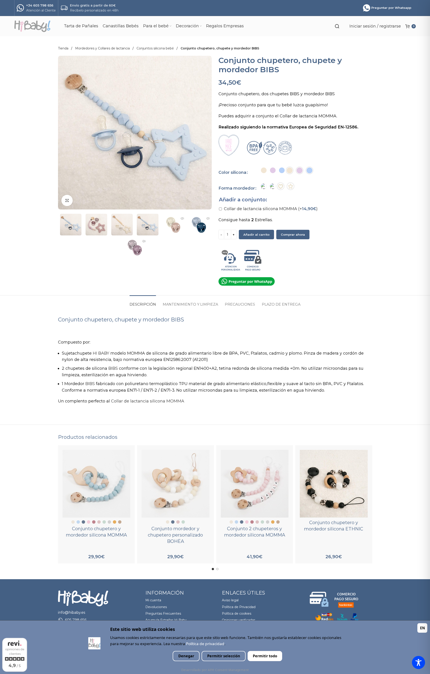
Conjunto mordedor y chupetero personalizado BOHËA (175, 535)
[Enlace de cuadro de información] (36, 8)
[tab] (143, 302)
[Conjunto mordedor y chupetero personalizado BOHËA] (175, 484)
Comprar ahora (293, 234)
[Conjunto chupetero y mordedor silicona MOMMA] (96, 484)
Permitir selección (223, 655)
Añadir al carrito (256, 234)
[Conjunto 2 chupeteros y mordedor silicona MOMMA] (255, 484)
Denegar (186, 655)
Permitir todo (265, 655)
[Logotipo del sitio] (36, 26)
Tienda (63, 48)
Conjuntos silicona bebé (156, 48)
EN (422, 628)
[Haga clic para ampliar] (67, 200)
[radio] (264, 170)
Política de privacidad (205, 643)
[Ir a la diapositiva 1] (213, 569)
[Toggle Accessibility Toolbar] (418, 662)
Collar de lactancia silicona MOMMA (271, 208)
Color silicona (232, 172)
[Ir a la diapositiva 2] (217, 569)
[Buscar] (337, 26)
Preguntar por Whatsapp (391, 7)
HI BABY (101, 353)
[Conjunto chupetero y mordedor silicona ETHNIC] (334, 484)
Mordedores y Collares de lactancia (103, 48)
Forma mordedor (236, 188)
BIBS (113, 368)
